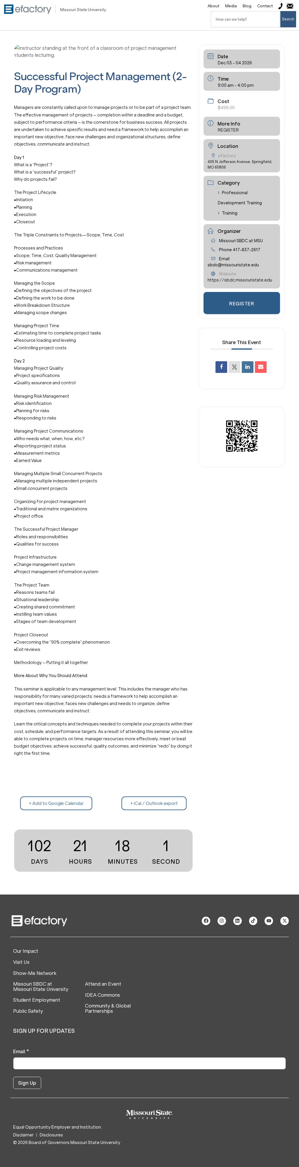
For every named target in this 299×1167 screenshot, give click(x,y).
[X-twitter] (284, 921)
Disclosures (51, 1135)
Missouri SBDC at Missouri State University (40, 987)
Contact (265, 5)
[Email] (261, 367)
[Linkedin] (247, 367)
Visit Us (21, 962)
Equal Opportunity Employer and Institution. (57, 1127)
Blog (247, 5)
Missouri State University (83, 9)
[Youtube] (269, 921)
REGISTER (228, 130)
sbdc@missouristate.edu (233, 265)
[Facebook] (206, 921)
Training (229, 213)
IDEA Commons (102, 995)
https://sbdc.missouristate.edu (240, 280)
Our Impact (25, 951)
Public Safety (28, 1011)
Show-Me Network (34, 973)
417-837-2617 (246, 249)
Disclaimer (23, 1135)
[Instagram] (222, 921)
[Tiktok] (253, 921)
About (213, 5)
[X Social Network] (234, 367)
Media (231, 5)
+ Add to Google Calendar (56, 803)
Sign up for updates (44, 1031)
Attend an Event (103, 984)
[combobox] (245, 19)
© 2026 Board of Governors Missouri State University (66, 1142)
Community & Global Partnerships (108, 1008)
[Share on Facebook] (221, 367)
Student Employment (36, 1000)
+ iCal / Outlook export (154, 803)
